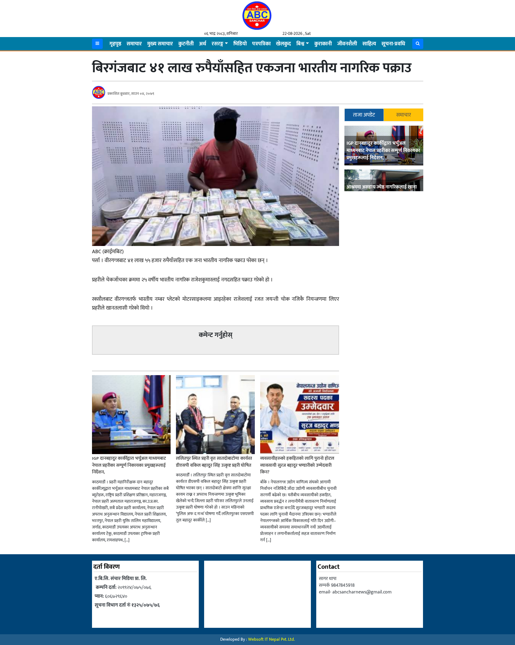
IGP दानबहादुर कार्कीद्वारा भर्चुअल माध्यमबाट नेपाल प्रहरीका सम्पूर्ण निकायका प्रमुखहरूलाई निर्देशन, (383, 150)
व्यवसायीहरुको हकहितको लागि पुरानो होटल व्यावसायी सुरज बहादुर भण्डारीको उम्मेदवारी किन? (297, 465)
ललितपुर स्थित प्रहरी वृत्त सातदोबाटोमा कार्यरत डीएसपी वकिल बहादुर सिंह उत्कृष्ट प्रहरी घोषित (214, 462)
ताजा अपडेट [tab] (364, 114)
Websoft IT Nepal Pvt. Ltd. (271, 639)
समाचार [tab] (403, 114)
